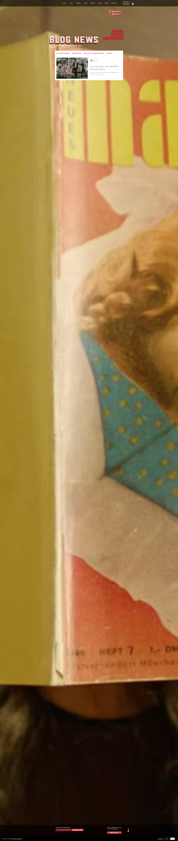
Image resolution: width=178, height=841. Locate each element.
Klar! (172, 838)
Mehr (109, 53)
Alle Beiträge (63, 53)
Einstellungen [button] (161, 838)
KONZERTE (76, 53)
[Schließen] (176, 839)
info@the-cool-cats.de (116, 827)
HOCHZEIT (92, 63)
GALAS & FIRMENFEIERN (94, 53)
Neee (167, 838)
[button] (120, 53)
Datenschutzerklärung (17, 838)
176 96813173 (114, 829)
